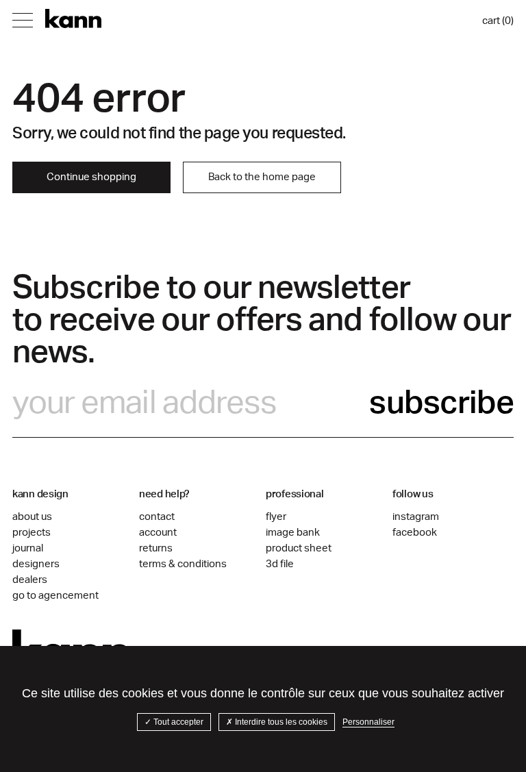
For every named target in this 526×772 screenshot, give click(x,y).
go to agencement (55, 595)
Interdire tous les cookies (280, 722)
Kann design (73, 19)
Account (158, 532)
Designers (36, 564)
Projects (31, 532)
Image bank (293, 532)
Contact (157, 517)
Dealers (29, 580)
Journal (27, 548)
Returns (156, 548)
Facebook (414, 532)
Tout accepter (177, 722)
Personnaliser (368, 722)
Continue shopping (91, 177)
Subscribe (441, 403)
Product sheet (298, 548)
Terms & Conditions (183, 564)
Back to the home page (262, 177)
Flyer (276, 517)
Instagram (415, 517)
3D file (280, 564)
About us (32, 517)
